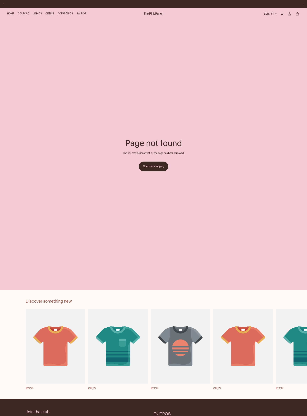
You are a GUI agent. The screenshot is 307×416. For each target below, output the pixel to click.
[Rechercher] (282, 14)
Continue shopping (153, 166)
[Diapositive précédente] (4, 4)
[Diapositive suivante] (303, 4)
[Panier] (297, 14)
